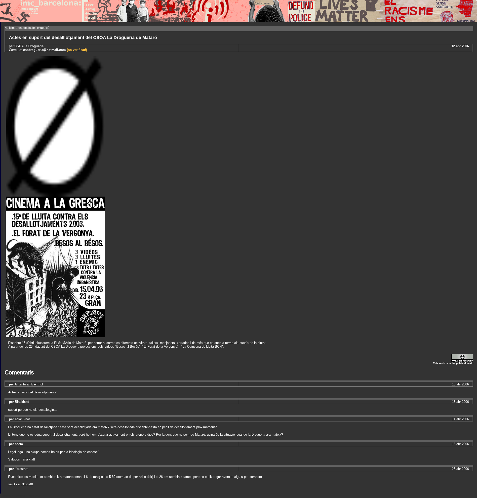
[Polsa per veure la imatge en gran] (55, 336)
